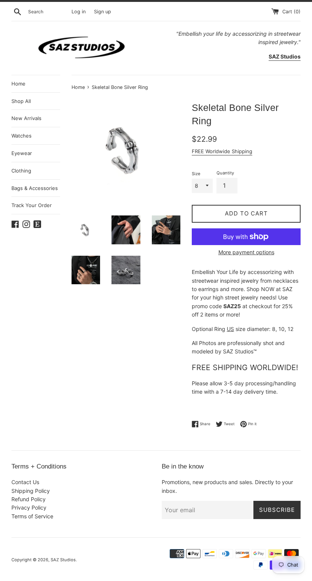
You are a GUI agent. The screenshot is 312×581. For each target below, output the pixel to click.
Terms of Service (32, 516)
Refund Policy (28, 499)
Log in (79, 11)
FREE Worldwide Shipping (222, 151)
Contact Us (25, 482)
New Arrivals (26, 118)
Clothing (21, 171)
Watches (21, 136)
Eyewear (21, 153)
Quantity (225, 173)
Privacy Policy (28, 507)
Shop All (21, 101)
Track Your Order (31, 205)
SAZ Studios (63, 559)
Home (18, 84)
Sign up (102, 11)
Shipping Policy (30, 491)
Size (196, 173)
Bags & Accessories (34, 188)
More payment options (246, 252)
